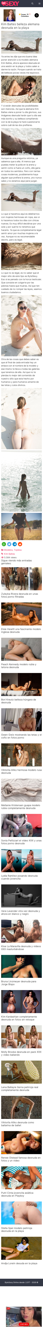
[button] (4, 544)
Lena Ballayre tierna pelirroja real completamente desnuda (19, 1089)
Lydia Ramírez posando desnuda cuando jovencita (19, 877)
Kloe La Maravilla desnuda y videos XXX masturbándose (21, 948)
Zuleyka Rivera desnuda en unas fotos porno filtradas (19, 595)
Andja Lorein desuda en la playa (19, 1263)
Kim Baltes (9, 554)
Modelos (8, 550)
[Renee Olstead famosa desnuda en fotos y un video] (21, 1152)
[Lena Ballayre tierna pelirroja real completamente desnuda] (21, 1082)
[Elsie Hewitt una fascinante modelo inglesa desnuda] (21, 624)
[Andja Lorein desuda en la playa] (21, 1258)
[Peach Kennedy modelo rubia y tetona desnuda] (21, 659)
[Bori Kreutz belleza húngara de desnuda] (21, 694)
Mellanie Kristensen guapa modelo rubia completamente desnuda (20, 807)
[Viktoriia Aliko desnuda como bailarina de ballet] (21, 1117)
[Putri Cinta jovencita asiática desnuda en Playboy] (21, 1187)
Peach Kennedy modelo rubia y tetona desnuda (18, 666)
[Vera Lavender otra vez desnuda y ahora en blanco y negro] (21, 906)
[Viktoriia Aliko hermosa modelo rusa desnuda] (21, 765)
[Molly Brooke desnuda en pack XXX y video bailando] (21, 1046)
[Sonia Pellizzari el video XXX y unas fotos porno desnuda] (21, 835)
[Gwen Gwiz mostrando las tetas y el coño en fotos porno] (21, 729)
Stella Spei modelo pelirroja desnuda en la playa (16, 1229)
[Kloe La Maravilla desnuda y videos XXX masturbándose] (21, 941)
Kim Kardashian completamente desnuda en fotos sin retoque (19, 1018)
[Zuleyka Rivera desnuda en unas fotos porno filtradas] (21, 588)
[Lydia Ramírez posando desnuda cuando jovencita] (21, 870)
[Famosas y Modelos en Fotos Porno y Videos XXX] (10, 3)
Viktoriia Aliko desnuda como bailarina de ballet (17, 1124)
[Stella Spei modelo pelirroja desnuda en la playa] (21, 1223)
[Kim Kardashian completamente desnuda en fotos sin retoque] (21, 1011)
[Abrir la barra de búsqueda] (32, 3)
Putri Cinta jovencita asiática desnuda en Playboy (17, 1194)
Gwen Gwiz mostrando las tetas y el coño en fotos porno (21, 736)
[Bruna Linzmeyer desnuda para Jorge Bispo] (21, 976)
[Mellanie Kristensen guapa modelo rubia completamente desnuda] (21, 800)
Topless (18, 550)
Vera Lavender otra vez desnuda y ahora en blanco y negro (20, 912)
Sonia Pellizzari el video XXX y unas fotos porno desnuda (21, 842)
